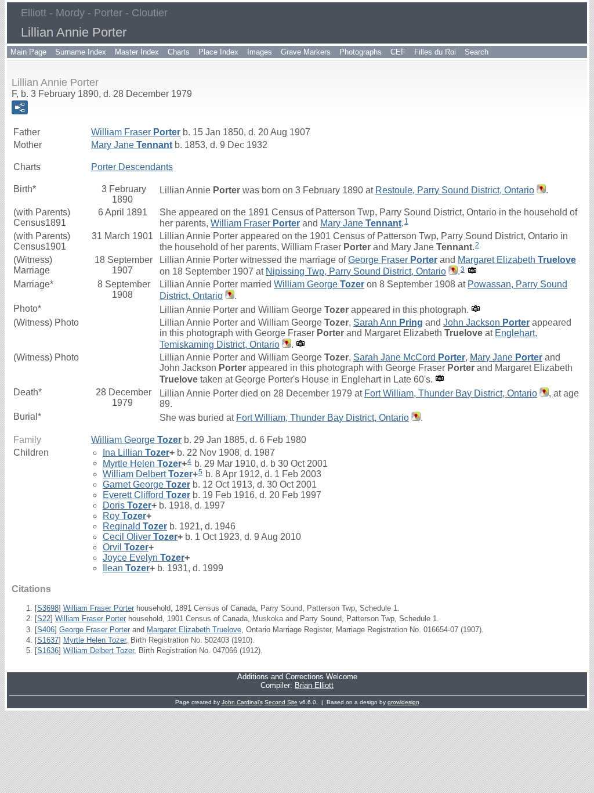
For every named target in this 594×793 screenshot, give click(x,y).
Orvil (125, 547)
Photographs (360, 52)
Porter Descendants (132, 167)
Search (476, 52)
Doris (127, 505)
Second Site (281, 702)
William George (319, 284)
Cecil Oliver (140, 537)
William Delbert (148, 474)
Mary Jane (131, 145)
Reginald (135, 526)
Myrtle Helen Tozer (94, 640)
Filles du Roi (435, 52)
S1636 (48, 650)
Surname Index (80, 52)
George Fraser (392, 260)
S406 (46, 629)
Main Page (28, 52)
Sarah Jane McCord (409, 357)
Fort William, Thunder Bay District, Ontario (450, 393)
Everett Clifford (146, 495)
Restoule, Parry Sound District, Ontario (454, 190)
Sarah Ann (388, 322)
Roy (124, 516)
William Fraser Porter (98, 608)
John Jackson (486, 322)
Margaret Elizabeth (517, 260)
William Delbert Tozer (98, 650)
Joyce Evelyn (143, 558)
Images (259, 52)
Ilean (126, 568)
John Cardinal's (242, 702)
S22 (43, 618)
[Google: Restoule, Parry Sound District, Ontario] (540, 190)
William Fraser (135, 132)
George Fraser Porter (94, 629)
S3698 (48, 608)
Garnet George (146, 484)
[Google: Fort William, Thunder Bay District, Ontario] (543, 393)
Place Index (218, 52)
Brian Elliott (314, 685)
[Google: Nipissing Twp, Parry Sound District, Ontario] (452, 271)
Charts (179, 52)
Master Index (137, 52)
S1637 (48, 640)
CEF (397, 52)
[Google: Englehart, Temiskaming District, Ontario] (285, 344)
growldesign (403, 702)
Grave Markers (306, 52)
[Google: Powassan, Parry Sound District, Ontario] (228, 296)
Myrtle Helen (142, 463)
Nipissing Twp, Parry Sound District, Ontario (356, 271)
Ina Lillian (136, 452)
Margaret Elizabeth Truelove (194, 629)
